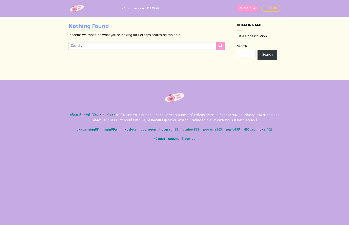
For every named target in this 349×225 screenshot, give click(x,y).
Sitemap (153, 8)
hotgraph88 (168, 129)
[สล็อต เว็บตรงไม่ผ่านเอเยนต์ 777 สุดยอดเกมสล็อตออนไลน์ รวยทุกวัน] (92, 8)
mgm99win (112, 129)
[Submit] (220, 46)
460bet (249, 129)
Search (242, 46)
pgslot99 (233, 129)
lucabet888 (190, 129)
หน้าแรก (126, 8)
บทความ (139, 8)
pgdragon (148, 129)
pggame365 (212, 129)
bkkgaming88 (88, 129)
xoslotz (131, 129)
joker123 (265, 129)
